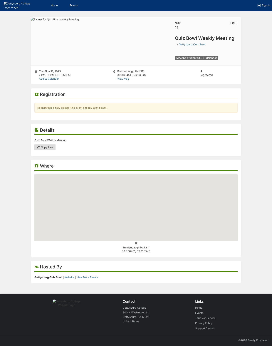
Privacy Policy (203, 323)
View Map (123, 78)
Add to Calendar (49, 78)
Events (74, 5)
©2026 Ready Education (253, 340)
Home (198, 307)
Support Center (204, 328)
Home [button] (54, 5)
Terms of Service (205, 318)
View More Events (87, 277)
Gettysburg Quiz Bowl (192, 44)
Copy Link (46, 147)
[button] (19, 5)
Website (69, 277)
